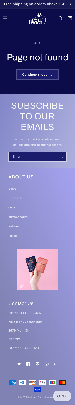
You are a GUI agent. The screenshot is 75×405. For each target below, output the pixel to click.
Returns (14, 226)
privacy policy (18, 217)
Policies (13, 236)
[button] (5, 18)
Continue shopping (37, 74)
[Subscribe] (61, 157)
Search (13, 189)
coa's (12, 207)
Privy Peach (31, 397)
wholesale (15, 198)
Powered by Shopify (47, 397)
